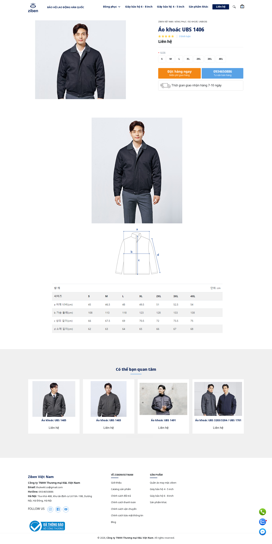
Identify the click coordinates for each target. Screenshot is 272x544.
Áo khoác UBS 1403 (108, 420)
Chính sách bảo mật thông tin (127, 515)
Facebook (58, 509)
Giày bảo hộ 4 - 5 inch (170, 6)
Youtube (66, 509)
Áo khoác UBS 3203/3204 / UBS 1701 (218, 420)
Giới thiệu (116, 482)
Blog (113, 522)
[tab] (130, 436)
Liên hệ (220, 6)
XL (188, 58)
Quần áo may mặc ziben (163, 482)
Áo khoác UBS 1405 (53, 420)
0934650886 (222, 73)
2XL (199, 58)
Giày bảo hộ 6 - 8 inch (138, 6)
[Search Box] (235, 7)
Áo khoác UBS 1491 (163, 420)
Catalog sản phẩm (121, 489)
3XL (210, 58)
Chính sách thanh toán (123, 502)
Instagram (50, 509)
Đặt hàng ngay (179, 73)
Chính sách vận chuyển (124, 509)
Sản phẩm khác (198, 6)
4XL (221, 58)
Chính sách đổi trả (121, 495)
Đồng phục (110, 6)
